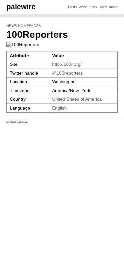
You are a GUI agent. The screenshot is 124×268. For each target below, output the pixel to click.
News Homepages (23, 26)
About (113, 7)
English (59, 108)
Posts (72, 7)
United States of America (77, 99)
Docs (103, 7)
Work (83, 7)
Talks (93, 7)
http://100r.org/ (67, 64)
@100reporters (67, 73)
